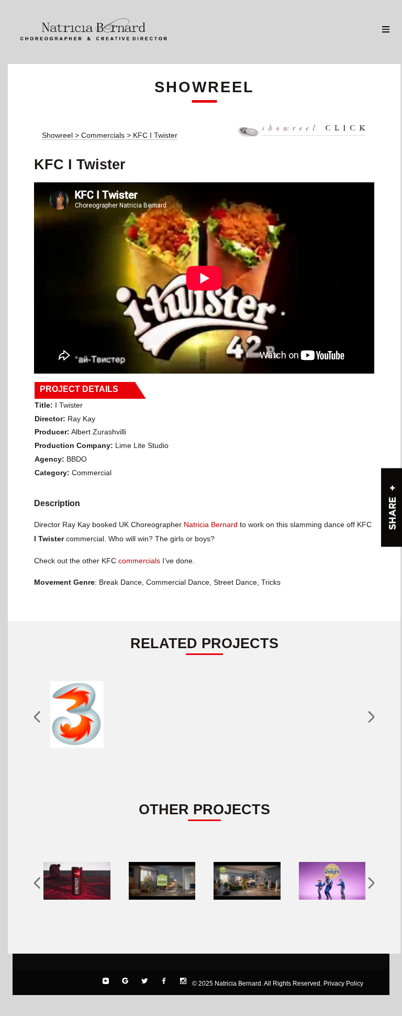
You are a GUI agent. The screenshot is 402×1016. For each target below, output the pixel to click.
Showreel (57, 135)
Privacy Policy (343, 983)
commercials (139, 560)
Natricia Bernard (211, 524)
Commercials (104, 135)
